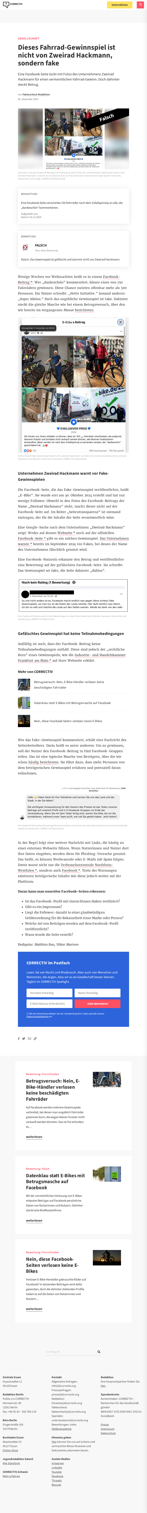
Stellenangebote (62, 1429)
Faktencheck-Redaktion (36, 94)
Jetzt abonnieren (97, 1004)
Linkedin (57, 1468)
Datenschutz (108, 1433)
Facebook (57, 1476)
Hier (54, 1442)
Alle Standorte (11, 1463)
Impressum (107, 1429)
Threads (57, 1481)
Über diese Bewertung (46, 250)
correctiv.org (12, 5)
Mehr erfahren (11, 1476)
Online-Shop (10, 1450)
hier (103, 1386)
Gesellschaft (28, 39)
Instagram (58, 1463)
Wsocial (56, 1485)
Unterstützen (120, 5)
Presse (105, 1425)
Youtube (57, 1472)
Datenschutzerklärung (38, 1016)
